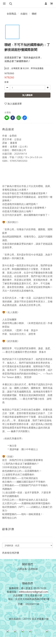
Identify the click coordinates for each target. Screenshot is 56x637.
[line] (6, 118)
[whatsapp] (18, 118)
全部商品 (11, 13)
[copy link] (24, 118)
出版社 (24, 13)
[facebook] (12, 118)
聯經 (34, 13)
